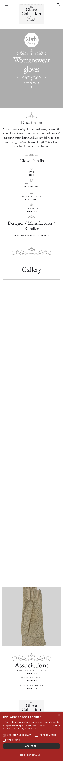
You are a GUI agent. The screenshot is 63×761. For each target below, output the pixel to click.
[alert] (31, 736)
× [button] (59, 715)
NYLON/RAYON (31, 187)
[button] (6, 4)
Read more (30, 728)
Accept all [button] (31, 746)
